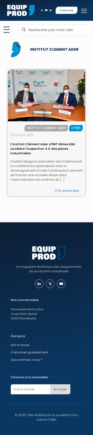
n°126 (76, 128)
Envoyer (60, 389)
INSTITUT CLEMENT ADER (46, 128)
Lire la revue (20, 345)
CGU (52, 419)
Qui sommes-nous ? (26, 359)
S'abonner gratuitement (29, 352)
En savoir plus (68, 190)
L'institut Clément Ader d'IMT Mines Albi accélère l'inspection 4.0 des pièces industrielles (42, 149)
